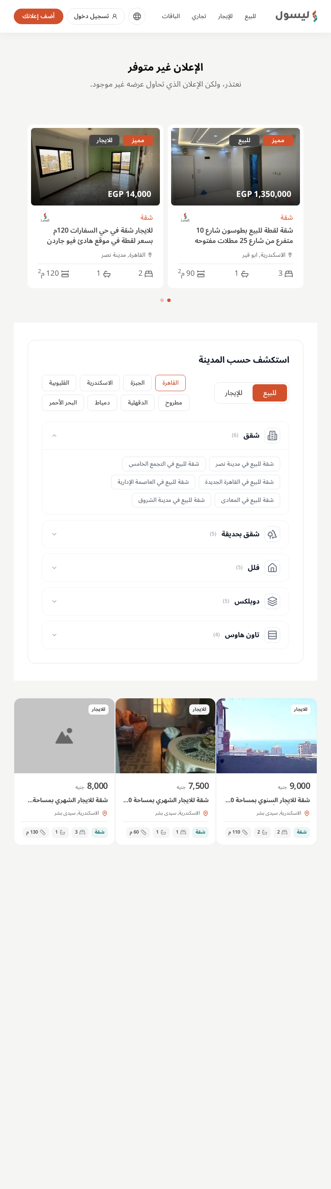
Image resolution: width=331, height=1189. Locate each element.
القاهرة (170, 383)
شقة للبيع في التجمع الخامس (164, 464)
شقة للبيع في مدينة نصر (244, 464)
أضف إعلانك (38, 16)
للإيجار (225, 16)
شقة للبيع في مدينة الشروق (171, 500)
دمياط (102, 402)
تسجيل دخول (91, 16)
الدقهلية (137, 402)
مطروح (174, 402)
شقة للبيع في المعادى (247, 500)
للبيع (250, 16)
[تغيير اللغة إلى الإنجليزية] (137, 16)
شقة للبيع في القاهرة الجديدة (239, 482)
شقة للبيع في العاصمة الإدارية (153, 482)
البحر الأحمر (63, 402)
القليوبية (59, 383)
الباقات (171, 16)
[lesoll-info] (185, 217)
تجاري (199, 16)
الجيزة (137, 383)
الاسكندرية (99, 383)
